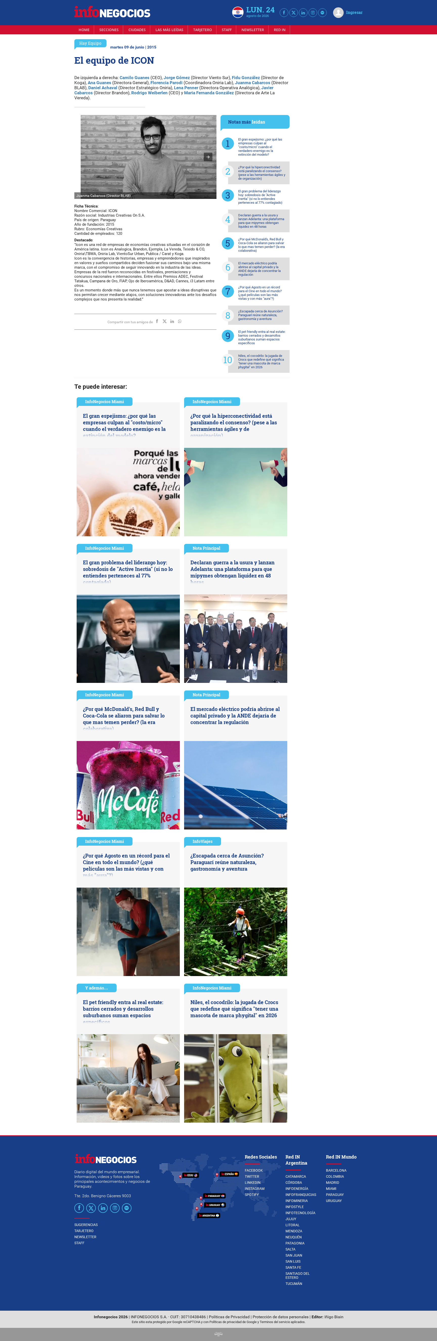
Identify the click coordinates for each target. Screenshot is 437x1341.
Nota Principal (206, 548)
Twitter (252, 1176)
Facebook (254, 1170)
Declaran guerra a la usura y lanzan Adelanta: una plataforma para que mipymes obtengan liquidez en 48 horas (261, 220)
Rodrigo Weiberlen (149, 92)
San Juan (294, 1255)
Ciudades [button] (137, 29)
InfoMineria (297, 1201)
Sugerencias (86, 1225)
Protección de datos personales (281, 1316)
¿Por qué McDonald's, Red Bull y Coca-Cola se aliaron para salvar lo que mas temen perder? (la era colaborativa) (261, 244)
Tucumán (294, 1284)
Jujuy (291, 1219)
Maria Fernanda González (209, 92)
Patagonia (295, 1243)
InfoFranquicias (301, 1195)
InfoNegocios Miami (104, 401)
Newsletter (253, 29)
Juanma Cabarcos (252, 82)
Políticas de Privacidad (229, 1316)
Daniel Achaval (102, 87)
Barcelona (336, 1170)
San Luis (293, 1261)
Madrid (332, 1183)
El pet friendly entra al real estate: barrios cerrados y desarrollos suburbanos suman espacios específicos (262, 337)
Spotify (252, 1195)
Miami (331, 1189)
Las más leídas (169, 29)
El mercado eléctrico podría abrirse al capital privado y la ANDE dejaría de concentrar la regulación (259, 268)
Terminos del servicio (275, 1322)
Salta (290, 1249)
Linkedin (252, 1183)
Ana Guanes (99, 82)
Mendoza (294, 1231)
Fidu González (246, 77)
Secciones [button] (109, 29)
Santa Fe (293, 1267)
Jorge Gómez (177, 77)
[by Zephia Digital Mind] (218, 1334)
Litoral (293, 1225)
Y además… (96, 987)
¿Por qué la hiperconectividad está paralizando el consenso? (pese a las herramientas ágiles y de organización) (261, 172)
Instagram (255, 1189)
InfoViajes (202, 841)
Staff (227, 29)
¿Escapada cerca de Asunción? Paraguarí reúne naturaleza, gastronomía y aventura (260, 315)
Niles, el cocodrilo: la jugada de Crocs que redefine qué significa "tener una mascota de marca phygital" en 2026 (261, 361)
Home (84, 29)
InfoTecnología (300, 1213)
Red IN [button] (280, 29)
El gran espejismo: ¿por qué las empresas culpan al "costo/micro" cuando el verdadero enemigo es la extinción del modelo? (260, 146)
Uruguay (334, 1201)
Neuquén (294, 1237)
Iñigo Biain (333, 1316)
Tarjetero (202, 29)
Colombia (335, 1176)
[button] (208, 157)
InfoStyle (295, 1207)
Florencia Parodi (166, 82)
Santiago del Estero (298, 1275)
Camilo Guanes (134, 77)
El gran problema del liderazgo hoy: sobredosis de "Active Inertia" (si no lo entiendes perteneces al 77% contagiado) (260, 196)
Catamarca (296, 1176)
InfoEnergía (297, 1189)
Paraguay (335, 1195)
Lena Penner (186, 87)
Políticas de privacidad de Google (233, 1322)
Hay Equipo (90, 43)
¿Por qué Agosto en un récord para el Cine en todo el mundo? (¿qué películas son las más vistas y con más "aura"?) (260, 292)
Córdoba (294, 1183)
